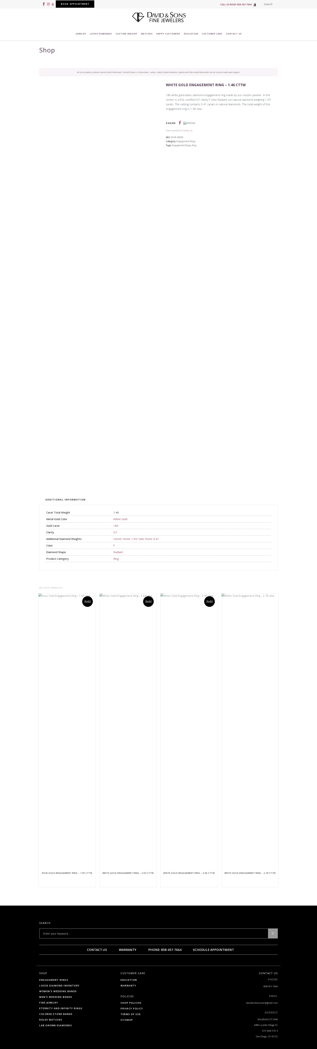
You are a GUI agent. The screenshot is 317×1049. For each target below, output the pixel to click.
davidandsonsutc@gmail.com (262, 1002)
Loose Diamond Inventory (59, 985)
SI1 (115, 532)
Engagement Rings (185, 141)
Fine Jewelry (48, 1002)
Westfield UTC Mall (268, 1019)
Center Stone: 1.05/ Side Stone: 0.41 (136, 539)
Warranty (127, 950)
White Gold (120, 519)
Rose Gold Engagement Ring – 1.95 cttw (67, 873)
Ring (194, 145)
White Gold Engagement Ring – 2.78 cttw (250, 873)
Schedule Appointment (213, 950)
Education (129, 980)
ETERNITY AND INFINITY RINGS (61, 1008)
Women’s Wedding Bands (58, 991)
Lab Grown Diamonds (55, 1025)
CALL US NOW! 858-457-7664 (236, 4)
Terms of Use (131, 1014)
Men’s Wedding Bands (55, 997)
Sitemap (127, 1019)
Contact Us (96, 950)
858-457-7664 (270, 986)
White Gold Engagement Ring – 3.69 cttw (128, 873)
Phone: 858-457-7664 (164, 950)
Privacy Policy (132, 1008)
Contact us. (187, 130)
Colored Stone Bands (56, 1014)
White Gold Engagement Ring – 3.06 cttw (189, 873)
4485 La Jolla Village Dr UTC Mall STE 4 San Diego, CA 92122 (266, 1030)
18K (116, 525)
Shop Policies (131, 1002)
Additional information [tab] (65, 499)
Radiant (118, 552)
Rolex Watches (50, 1019)
